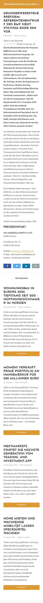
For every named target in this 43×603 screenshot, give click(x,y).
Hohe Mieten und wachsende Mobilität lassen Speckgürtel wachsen (19, 526)
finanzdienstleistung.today (20, 4)
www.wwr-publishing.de (22, 251)
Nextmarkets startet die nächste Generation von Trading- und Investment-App (21, 454)
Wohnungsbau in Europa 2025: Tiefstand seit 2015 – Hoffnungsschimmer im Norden (21, 296)
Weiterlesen (21, 353)
